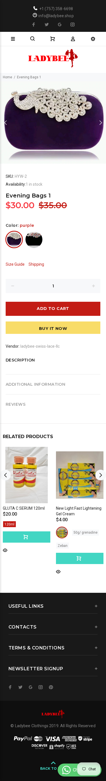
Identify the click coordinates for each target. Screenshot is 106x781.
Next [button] (100, 122)
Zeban (63, 546)
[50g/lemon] (62, 532)
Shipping (36, 264)
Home (7, 77)
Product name (43, 762)
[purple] (14, 239)
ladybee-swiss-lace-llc (40, 346)
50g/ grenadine (85, 532)
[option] (53, 122)
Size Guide (15, 264)
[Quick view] (5, 550)
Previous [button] (5, 122)
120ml (9, 524)
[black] (33, 239)
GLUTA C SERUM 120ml (24, 508)
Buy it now (53, 328)
